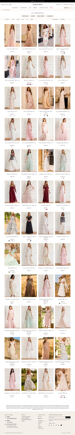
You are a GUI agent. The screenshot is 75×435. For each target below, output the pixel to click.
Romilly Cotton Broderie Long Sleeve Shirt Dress (46, 237)
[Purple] (30, 84)
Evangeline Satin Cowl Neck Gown (46, 174)
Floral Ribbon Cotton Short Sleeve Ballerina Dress (29, 425)
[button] (7, 19)
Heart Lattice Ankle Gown (29, 80)
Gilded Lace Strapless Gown (12, 174)
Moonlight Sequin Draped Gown (29, 299)
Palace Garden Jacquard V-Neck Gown (12, 80)
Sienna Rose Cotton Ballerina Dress (12, 299)
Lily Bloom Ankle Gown (46, 205)
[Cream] (25, 84)
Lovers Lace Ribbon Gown (63, 80)
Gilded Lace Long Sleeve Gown (63, 236)
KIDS (30, 7)
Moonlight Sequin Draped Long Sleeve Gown (12, 331)
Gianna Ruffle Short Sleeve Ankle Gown (29, 174)
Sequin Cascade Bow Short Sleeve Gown (62, 49)
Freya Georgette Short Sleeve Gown (46, 80)
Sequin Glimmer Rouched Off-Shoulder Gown (62, 362)
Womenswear (24, 7)
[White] (30, 53)
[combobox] (69, 8)
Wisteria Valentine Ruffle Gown (12, 236)
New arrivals (15, 7)
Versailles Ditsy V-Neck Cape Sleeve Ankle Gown (46, 300)
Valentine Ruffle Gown (62, 299)
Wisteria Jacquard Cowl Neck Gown (46, 142)
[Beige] (29, 53)
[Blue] (27, 84)
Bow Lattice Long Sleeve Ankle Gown (12, 205)
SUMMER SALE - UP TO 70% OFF (37, 1)
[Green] (9, 115)
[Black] (64, 53)
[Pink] (27, 53)
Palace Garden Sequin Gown (29, 111)
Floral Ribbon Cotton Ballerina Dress (29, 393)
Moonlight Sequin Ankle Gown (63, 142)
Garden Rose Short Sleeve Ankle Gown (29, 205)
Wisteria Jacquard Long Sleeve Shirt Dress (63, 425)
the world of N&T (43, 7)
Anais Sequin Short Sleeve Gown (46, 424)
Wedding (35, 7)
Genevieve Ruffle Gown (62, 393)
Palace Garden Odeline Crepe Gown (46, 48)
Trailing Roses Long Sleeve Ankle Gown (29, 361)
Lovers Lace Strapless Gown (12, 48)
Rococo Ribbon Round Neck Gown (29, 48)
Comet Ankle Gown (63, 330)
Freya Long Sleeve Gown (12, 111)
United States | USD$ (6, 4)
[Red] (29, 84)
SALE (51, 7)
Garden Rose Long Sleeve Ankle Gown (62, 174)
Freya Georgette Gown (12, 424)
